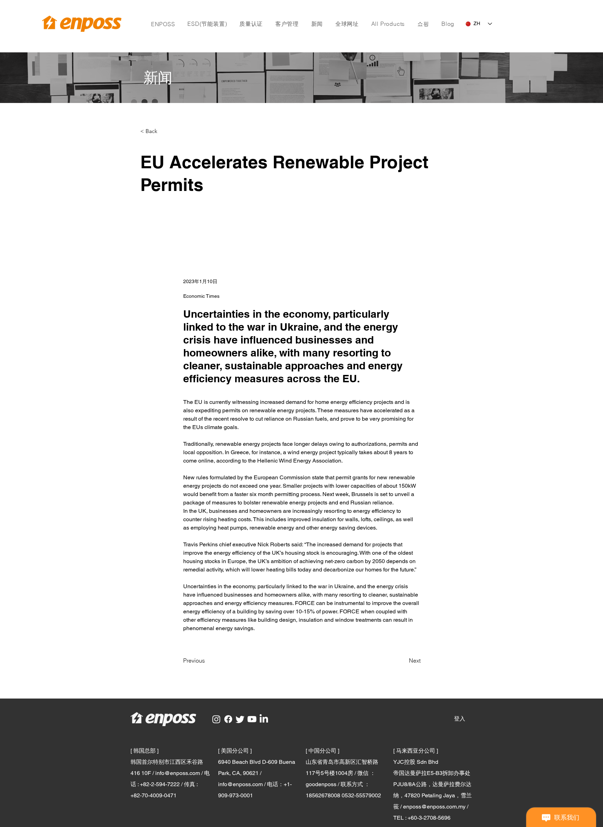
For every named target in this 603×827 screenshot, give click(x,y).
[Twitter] (240, 719)
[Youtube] (252, 719)
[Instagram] (216, 719)
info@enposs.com (177, 773)
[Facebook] (228, 719)
